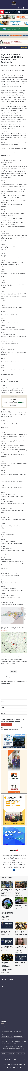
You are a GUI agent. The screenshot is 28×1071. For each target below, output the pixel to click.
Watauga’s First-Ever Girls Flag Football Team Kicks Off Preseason (20, 891)
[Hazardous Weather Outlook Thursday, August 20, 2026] (21, 957)
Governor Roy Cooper (7, 1041)
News (8, 1064)
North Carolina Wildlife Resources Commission (12, 1048)
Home (3, 51)
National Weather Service (8, 1046)
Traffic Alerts (22, 1064)
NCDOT (14, 671)
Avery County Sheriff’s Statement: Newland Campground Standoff (21, 933)
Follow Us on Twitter (6, 987)
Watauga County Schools (8, 1053)
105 (19, 51)
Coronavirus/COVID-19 (8, 1038)
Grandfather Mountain (20, 1041)
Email (3, 707)
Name (3, 701)
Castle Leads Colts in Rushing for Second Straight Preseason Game (6, 891)
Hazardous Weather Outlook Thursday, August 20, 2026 (20, 964)
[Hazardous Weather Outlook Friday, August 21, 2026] (7, 941)
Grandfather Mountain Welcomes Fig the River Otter (21, 907)
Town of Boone (13, 1051)
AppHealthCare (18, 1031)
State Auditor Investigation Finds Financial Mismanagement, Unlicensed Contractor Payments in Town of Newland (7, 966)
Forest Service (20, 1038)
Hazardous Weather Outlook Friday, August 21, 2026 (7, 948)
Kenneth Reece (5, 65)
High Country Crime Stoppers (9, 1043)
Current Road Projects (12, 51)
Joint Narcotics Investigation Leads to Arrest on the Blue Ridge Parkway (20, 948)
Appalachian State (7, 1031)
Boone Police (18, 1036)
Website (3, 713)
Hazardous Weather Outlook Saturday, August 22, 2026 (6, 931)
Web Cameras (14, 1064)
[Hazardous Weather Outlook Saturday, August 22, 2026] (7, 925)
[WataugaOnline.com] (14, 3)
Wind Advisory (21, 1053)
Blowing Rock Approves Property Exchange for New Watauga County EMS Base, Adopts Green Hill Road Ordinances (7, 914)
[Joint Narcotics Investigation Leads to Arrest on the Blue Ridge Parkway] (21, 941)
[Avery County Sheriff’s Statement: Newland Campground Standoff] (21, 926)
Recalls (4, 1051)
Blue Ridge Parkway (7, 1036)
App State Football (7, 1034)
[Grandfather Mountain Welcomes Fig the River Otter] (21, 900)
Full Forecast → (23, 47)
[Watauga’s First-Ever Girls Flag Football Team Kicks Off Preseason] (21, 884)
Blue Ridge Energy (18, 1034)
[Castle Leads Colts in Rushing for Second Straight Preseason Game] (7, 884)
